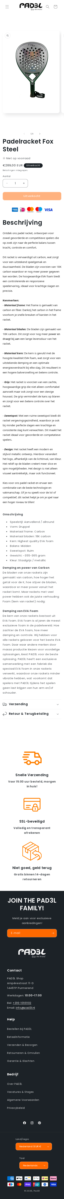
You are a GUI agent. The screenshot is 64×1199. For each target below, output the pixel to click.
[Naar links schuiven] (24, 134)
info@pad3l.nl (25, 1008)
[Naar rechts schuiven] (40, 134)
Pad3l (37, 1190)
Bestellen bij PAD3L (19, 1029)
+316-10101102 (22, 1003)
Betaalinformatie (18, 1037)
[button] (7, 7)
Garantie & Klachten (20, 1061)
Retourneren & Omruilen (23, 1053)
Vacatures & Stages (20, 1092)
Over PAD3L (14, 1084)
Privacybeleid (16, 1108)
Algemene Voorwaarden (23, 1100)
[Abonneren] (53, 933)
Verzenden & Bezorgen (22, 1045)
